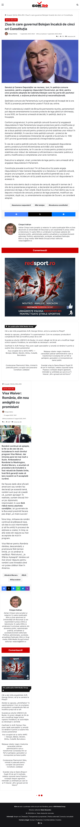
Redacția (25, 816)
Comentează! (40, 250)
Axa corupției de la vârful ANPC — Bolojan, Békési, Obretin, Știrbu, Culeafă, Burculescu (21, 353)
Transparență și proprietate (38, 816)
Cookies (58, 820)
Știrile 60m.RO (18, 15)
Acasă (9, 15)
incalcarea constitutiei (59, 205)
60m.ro (33, 813)
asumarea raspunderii (22, 205)
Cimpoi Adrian (13, 34)
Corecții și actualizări (66, 816)
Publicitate (39, 820)
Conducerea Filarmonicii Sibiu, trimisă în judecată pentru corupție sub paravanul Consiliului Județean (21, 367)
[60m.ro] (40, 4)
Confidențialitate (49, 820)
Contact (32, 820)
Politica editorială (53, 816)
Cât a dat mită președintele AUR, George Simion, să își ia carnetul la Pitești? (35, 331)
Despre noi (17, 816)
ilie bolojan (40, 205)
